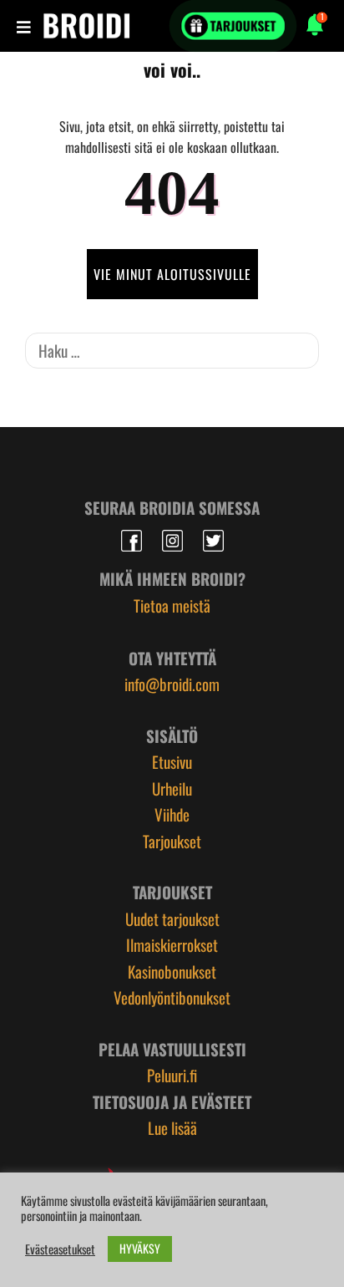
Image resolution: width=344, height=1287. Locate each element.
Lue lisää (172, 1127)
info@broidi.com (172, 683)
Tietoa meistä (172, 605)
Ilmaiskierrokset (172, 944)
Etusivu (172, 761)
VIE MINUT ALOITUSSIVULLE (172, 274)
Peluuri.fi (172, 1074)
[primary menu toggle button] (26, 26)
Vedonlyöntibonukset (172, 997)
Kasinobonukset (172, 971)
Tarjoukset (172, 840)
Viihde (172, 814)
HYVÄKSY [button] (139, 1248)
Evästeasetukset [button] (60, 1249)
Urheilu (172, 788)
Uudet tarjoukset (172, 918)
